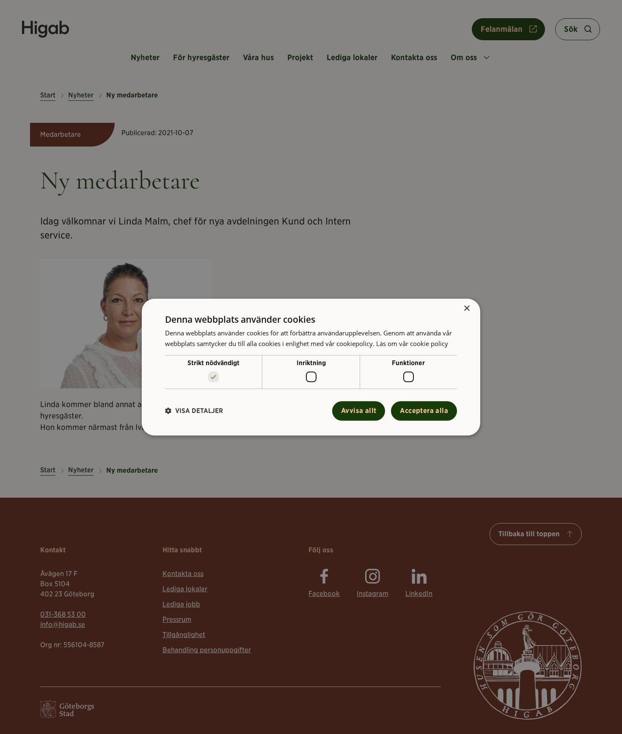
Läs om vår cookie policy (412, 343)
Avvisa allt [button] (358, 411)
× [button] (466, 308)
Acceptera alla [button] (424, 411)
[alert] (311, 367)
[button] (194, 411)
